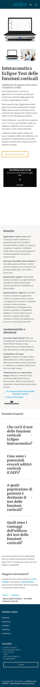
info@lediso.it (27, 582)
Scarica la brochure (14, 397)
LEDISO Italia (10, 612)
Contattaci (6, 633)
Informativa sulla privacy (22, 683)
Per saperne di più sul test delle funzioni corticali (20, 392)
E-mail (21, 665)
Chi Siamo (6, 629)
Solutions (15, 595)
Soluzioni (5, 618)
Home (5, 595)
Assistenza (6, 622)
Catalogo (5, 626)
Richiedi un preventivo (15, 154)
